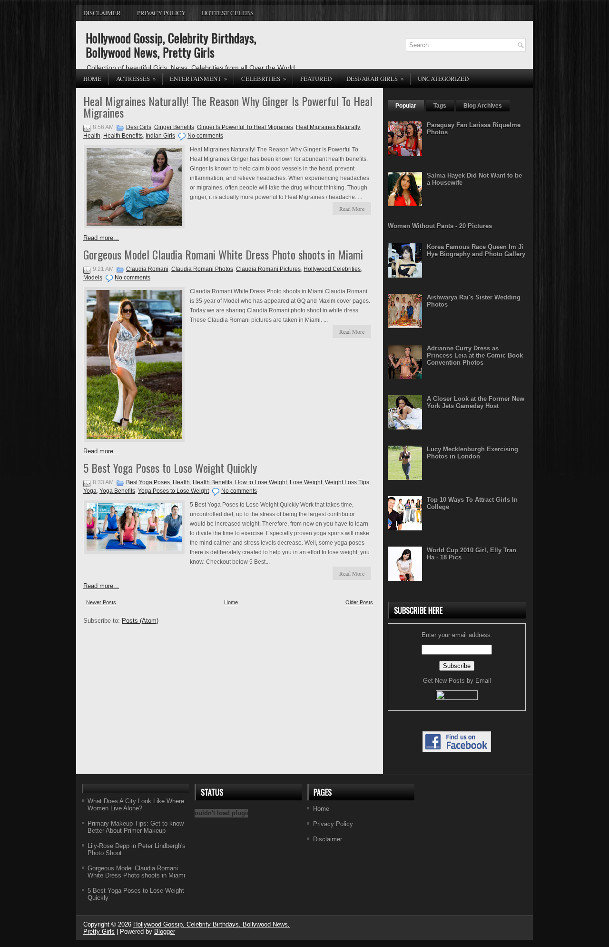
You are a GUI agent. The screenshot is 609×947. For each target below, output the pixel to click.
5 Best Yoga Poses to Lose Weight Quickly (170, 467)
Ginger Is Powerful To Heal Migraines (245, 127)
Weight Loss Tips (347, 482)
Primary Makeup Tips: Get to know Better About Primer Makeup (136, 827)
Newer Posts (101, 602)
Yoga (90, 491)
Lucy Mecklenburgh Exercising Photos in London (472, 453)
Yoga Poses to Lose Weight (173, 491)
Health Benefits (123, 135)
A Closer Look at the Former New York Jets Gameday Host (475, 402)
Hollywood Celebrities (332, 269)
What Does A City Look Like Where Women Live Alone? (136, 804)
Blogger (164, 931)
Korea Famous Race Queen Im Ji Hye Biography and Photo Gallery (476, 250)
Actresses (136, 78)
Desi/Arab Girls (375, 78)
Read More (351, 208)
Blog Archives (482, 105)
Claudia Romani (147, 269)
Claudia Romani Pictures (268, 269)
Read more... (101, 237)
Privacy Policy (161, 13)
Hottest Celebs (228, 13)
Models (92, 277)
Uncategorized (443, 78)
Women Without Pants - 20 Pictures (440, 225)
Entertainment (198, 78)
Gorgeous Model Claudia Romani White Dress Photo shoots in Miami (223, 254)
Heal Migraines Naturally (328, 127)
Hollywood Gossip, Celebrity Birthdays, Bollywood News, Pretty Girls (171, 45)
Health (91, 135)
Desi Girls (138, 127)
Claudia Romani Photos (202, 269)
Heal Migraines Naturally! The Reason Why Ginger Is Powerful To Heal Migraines (228, 106)
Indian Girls (160, 135)
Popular (405, 105)
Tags (439, 105)
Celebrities (263, 78)
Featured (316, 78)
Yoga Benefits (117, 491)
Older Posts (359, 602)
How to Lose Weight (261, 482)
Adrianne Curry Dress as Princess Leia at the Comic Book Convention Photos (475, 355)
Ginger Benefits (174, 127)
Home (92, 78)
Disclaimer (102, 13)
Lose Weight (306, 482)
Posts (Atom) (140, 620)
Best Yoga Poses (148, 482)
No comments (205, 135)
